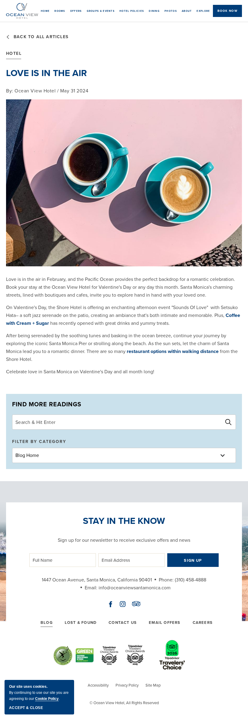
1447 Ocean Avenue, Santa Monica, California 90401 (97, 579)
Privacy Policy (127, 685)
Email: (91, 587)
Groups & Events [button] (101, 11)
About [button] (187, 11)
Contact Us (123, 622)
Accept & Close (26, 708)
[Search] (228, 422)
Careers (203, 622)
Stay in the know (124, 520)
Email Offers (164, 622)
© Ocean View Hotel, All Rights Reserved (124, 703)
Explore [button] (203, 11)
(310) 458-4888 (190, 579)
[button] (227, 11)
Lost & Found (80, 622)
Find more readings (46, 404)
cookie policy (47, 699)
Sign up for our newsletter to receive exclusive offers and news (124, 540)
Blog (47, 622)
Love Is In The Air (46, 73)
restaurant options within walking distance (173, 351)
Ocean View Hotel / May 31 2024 (47, 90)
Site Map (153, 685)
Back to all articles (41, 37)
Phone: (166, 579)
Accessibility (98, 685)
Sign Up (193, 560)
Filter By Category (39, 441)
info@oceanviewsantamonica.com (135, 587)
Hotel (13, 53)
